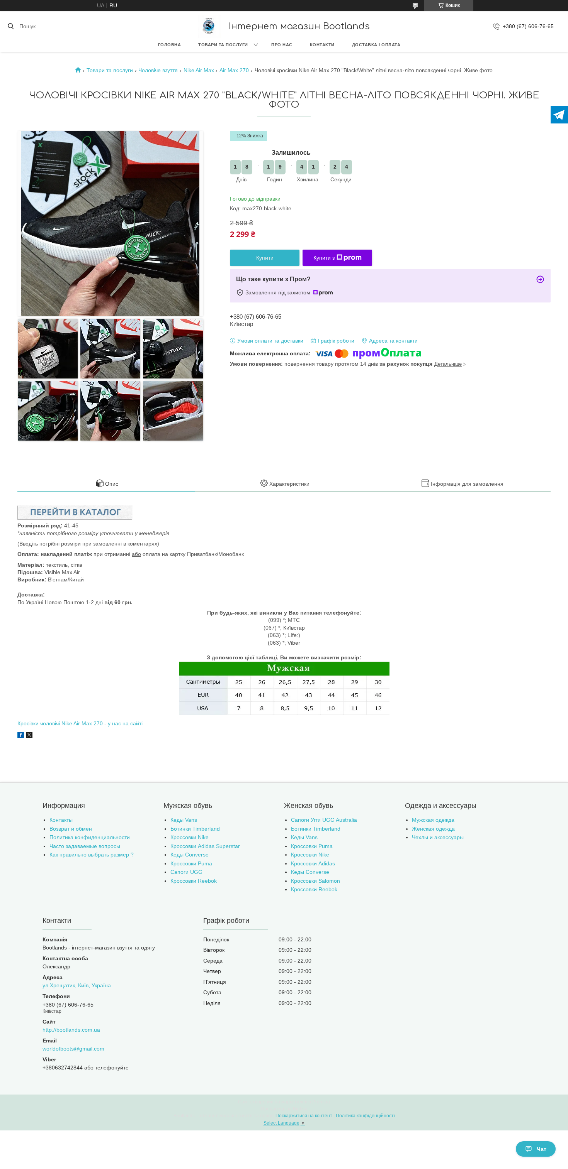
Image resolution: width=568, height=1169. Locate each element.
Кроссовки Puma (191, 863)
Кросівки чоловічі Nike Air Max (55, 723)
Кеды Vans (183, 820)
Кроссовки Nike (189, 837)
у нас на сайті (125, 723)
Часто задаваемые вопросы (84, 846)
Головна (169, 44)
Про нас (282, 44)
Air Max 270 (234, 70)
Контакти (322, 44)
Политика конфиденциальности (89, 837)
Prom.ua (321, 1102)
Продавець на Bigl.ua (284, 1109)
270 (98, 723)
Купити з (324, 258)
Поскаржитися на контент (303, 1115)
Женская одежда (433, 829)
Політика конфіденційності (365, 1115)
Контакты (61, 820)
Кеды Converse (189, 854)
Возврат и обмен (70, 829)
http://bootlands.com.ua (71, 1030)
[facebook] (20, 736)
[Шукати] (10, 26)
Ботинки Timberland (195, 829)
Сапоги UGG (186, 872)
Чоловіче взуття (158, 70)
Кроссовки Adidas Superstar (205, 846)
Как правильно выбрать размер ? (91, 854)
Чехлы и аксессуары (438, 837)
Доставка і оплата (376, 44)
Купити (265, 258)
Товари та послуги (223, 44)
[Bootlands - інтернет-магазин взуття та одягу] (209, 26)
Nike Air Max (199, 70)
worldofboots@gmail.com (73, 1049)
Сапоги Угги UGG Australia (324, 820)
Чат (541, 1149)
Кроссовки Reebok (193, 881)
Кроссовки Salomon (315, 881)
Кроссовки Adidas (313, 863)
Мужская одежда (433, 820)
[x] (29, 736)
